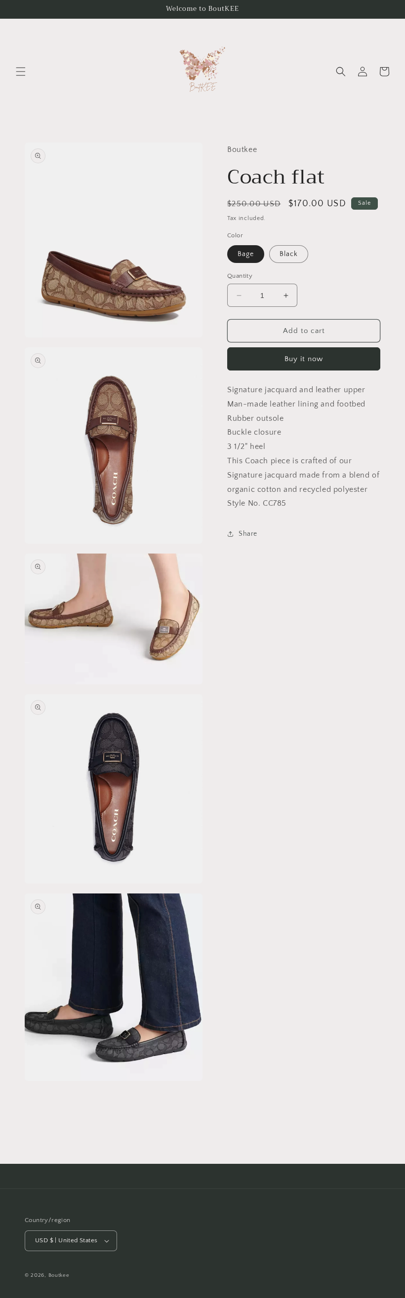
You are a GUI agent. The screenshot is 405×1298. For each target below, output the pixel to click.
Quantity (239, 275)
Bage (246, 254)
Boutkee (59, 1275)
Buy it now (303, 359)
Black (289, 254)
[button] (21, 71)
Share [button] (248, 534)
